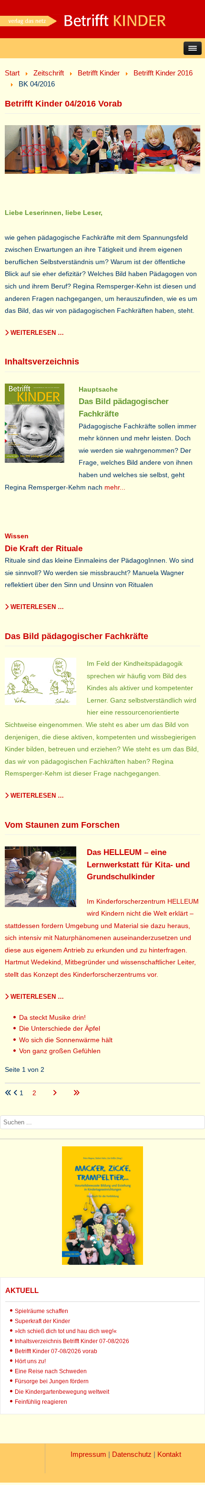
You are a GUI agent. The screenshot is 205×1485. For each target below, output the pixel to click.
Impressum (88, 1454)
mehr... (114, 487)
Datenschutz (132, 1454)
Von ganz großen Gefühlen (60, 1051)
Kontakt (169, 1454)
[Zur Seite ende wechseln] (76, 1092)
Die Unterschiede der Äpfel (59, 1028)
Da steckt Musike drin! (52, 1017)
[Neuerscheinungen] (102, 1262)
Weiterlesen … (36, 332)
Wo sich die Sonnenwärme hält (66, 1040)
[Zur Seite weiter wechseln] (55, 1092)
